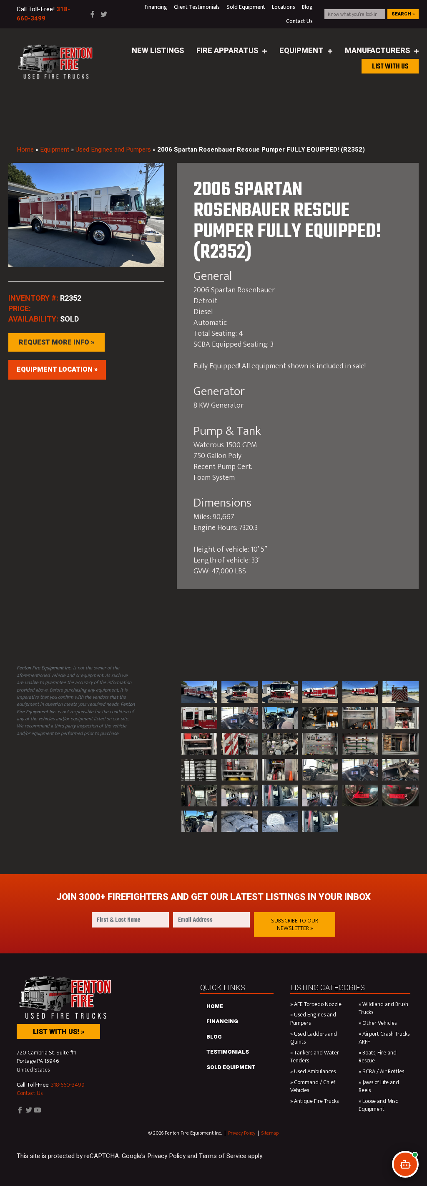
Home (25, 149)
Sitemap (270, 1133)
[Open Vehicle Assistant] (405, 1164)
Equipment (54, 149)
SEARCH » (403, 14)
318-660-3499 (68, 1085)
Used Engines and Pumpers (113, 149)
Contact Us (30, 1093)
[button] (294, 924)
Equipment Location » (57, 370)
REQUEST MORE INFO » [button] (56, 342)
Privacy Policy (241, 1133)
